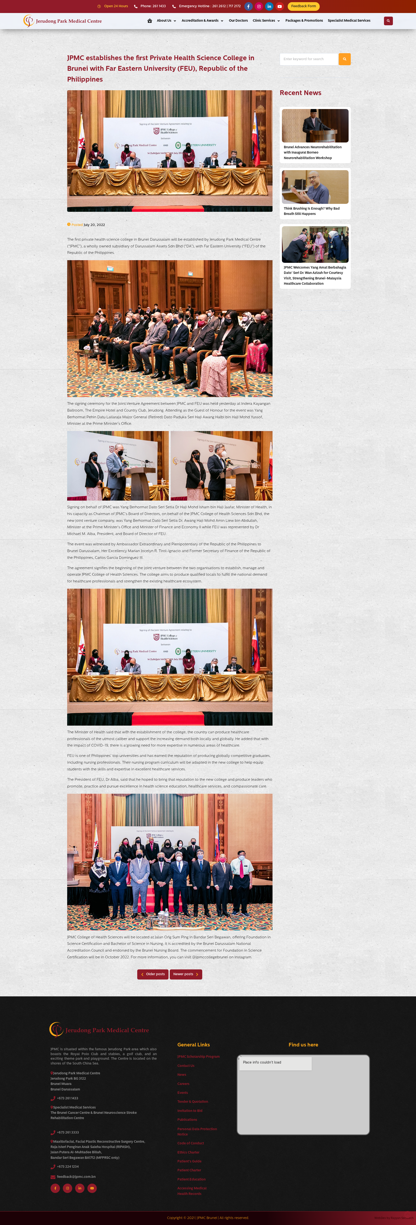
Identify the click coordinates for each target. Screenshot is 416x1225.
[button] (167, 21)
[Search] (388, 21)
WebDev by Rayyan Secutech (394, 1218)
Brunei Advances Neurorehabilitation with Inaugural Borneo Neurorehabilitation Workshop (313, 153)
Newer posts (183, 974)
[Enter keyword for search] (309, 59)
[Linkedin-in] (269, 6)
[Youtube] (279, 6)
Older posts (155, 974)
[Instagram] (259, 6)
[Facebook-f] (248, 6)
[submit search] (345, 59)
